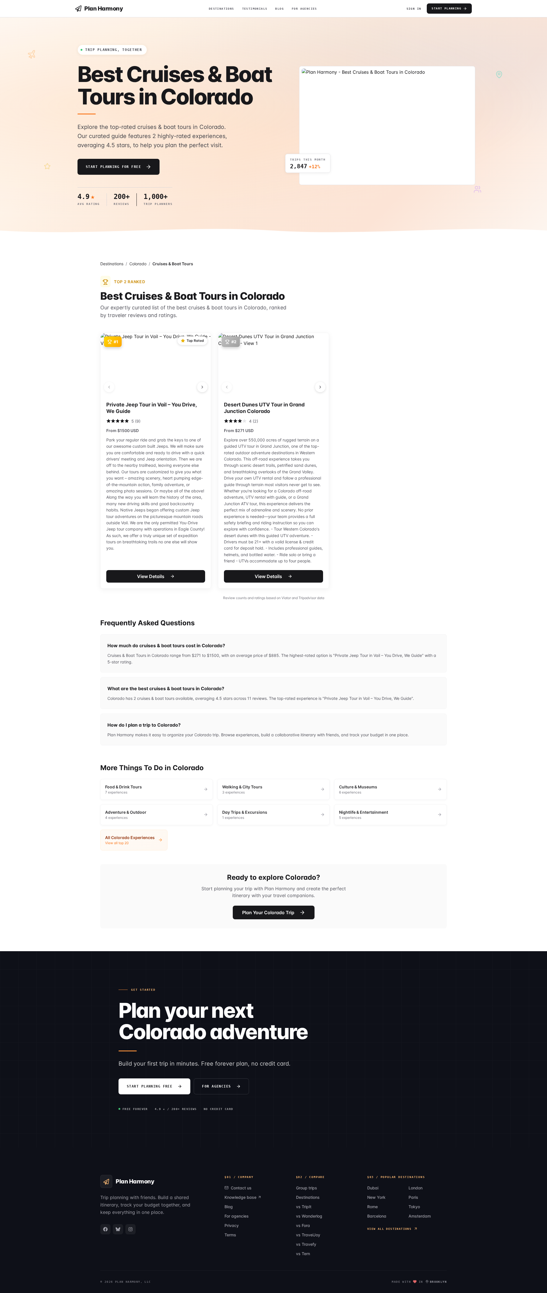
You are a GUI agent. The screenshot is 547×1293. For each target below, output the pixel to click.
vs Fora (303, 1225)
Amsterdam (420, 1216)
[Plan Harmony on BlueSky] (118, 1229)
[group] (156, 789)
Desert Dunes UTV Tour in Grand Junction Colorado (264, 408)
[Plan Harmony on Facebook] (105, 1229)
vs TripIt (303, 1206)
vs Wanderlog (309, 1216)
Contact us (241, 1187)
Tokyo (414, 1206)
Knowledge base (240, 1197)
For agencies (216, 1086)
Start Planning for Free (113, 167)
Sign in (414, 8)
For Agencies (304, 8)
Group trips (306, 1187)
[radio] (108, 421)
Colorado (137, 263)
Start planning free (149, 1086)
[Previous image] (109, 387)
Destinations (221, 8)
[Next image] (202, 387)
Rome (372, 1206)
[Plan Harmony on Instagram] (130, 1229)
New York (376, 1197)
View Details (150, 576)
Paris (413, 1197)
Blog (279, 8)
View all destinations (389, 1228)
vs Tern (303, 1253)
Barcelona (376, 1216)
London (416, 1187)
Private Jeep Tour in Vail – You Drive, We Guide (151, 408)
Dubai (372, 1187)
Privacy (231, 1225)
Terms (230, 1234)
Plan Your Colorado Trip (268, 912)
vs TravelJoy (308, 1234)
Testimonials (255, 8)
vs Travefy (306, 1244)
